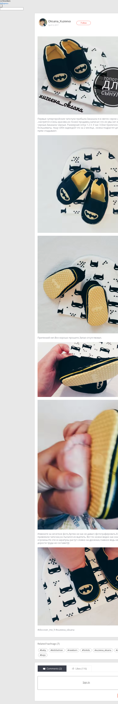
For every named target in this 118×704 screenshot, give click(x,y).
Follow (84, 23)
